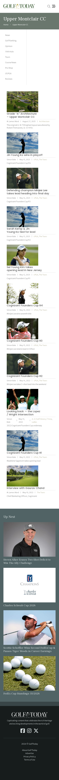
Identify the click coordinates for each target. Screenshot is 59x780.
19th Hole (9, 51)
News (7, 35)
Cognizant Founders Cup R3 (24, 340)
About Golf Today (29, 750)
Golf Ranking (10, 40)
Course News (10, 62)
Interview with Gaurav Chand (25, 488)
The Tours (43, 159)
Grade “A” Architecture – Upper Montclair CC (22, 115)
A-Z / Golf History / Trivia (42, 419)
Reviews (8, 79)
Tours (7, 57)
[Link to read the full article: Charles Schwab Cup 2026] (29, 585)
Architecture (44, 121)
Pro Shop (9, 68)
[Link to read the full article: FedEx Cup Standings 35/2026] (29, 673)
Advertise (29, 753)
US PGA (8, 73)
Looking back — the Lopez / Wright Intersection (23, 413)
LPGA (36, 159)
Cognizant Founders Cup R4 (25, 305)
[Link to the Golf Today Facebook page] (22, 731)
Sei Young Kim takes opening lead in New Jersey (24, 268)
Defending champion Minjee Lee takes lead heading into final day (28, 191)
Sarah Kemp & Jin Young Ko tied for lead (21, 230)
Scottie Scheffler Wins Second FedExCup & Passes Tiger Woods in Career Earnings (29, 649)
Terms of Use (29, 760)
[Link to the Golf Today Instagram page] (29, 731)
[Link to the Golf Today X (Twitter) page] (36, 731)
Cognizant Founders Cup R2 (25, 376)
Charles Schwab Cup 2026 (19, 605)
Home (5, 25)
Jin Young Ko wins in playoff (25, 155)
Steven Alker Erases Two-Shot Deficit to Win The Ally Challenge (27, 561)
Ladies (34, 422)
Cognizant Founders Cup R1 (24, 453)
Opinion (8, 46)
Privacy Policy (29, 756)
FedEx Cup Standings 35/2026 (21, 693)
